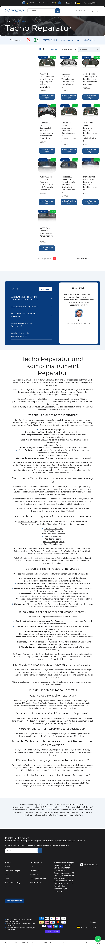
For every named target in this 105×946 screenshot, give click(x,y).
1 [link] (54, 258)
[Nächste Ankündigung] (59, 2)
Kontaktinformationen (53, 943)
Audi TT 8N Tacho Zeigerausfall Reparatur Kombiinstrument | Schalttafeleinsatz (69, 132)
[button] (97, 11)
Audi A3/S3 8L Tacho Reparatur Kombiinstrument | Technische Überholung (90, 79)
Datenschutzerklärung (12, 943)
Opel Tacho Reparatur (53, 539)
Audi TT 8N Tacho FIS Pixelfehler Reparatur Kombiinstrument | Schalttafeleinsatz (90, 132)
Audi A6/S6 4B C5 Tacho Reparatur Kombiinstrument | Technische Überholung (46, 183)
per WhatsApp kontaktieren (53, 560)
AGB (23, 943)
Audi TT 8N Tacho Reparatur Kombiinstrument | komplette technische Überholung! (47, 80)
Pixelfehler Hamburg (27, 521)
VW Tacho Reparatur (54, 536)
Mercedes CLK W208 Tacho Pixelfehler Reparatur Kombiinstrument (90, 183)
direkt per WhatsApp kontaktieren (68, 770)
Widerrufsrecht (32, 943)
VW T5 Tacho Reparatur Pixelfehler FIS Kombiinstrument (46, 233)
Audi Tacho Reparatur (54, 528)
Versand (42, 943)
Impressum (67, 943)
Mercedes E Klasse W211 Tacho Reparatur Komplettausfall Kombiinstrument (69, 80)
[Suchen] (57, 10)
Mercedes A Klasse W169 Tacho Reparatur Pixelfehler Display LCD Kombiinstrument (69, 184)
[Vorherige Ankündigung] (23, 2)
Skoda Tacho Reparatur (54, 544)
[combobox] (44, 11)
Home (7, 21)
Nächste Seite (82, 258)
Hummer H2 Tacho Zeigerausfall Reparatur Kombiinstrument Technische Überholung (46, 130)
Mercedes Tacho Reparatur (53, 533)
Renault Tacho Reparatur (53, 541)
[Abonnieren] (40, 850)
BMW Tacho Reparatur (53, 531)
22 (73, 258)
